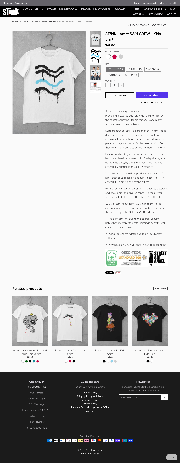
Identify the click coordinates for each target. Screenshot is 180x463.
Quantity (110, 81)
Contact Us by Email (37, 386)
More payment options (151, 102)
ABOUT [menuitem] (171, 14)
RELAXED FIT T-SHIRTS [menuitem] (127, 8)
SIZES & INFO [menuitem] (156, 14)
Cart (169, 3)
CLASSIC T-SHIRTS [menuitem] (33, 8)
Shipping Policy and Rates (90, 396)
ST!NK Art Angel (94, 450)
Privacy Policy (90, 403)
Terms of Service (90, 400)
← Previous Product (138, 25)
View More (160, 288)
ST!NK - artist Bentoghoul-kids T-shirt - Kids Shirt (30, 352)
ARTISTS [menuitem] (138, 14)
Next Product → (160, 25)
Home (15, 21)
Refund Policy (90, 392)
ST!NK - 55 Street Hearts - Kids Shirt (149, 352)
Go (165, 397)
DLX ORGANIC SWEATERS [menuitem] (95, 8)
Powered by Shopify (90, 453)
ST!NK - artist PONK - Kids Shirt (70, 352)
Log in (136, 3)
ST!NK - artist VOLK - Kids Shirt (110, 352)
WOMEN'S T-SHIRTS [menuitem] (155, 8)
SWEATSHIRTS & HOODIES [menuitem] (62, 8)
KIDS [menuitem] (173, 8)
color (112, 51)
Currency (19, 3)
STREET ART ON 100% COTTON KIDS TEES (38, 21)
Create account (149, 3)
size (107, 64)
